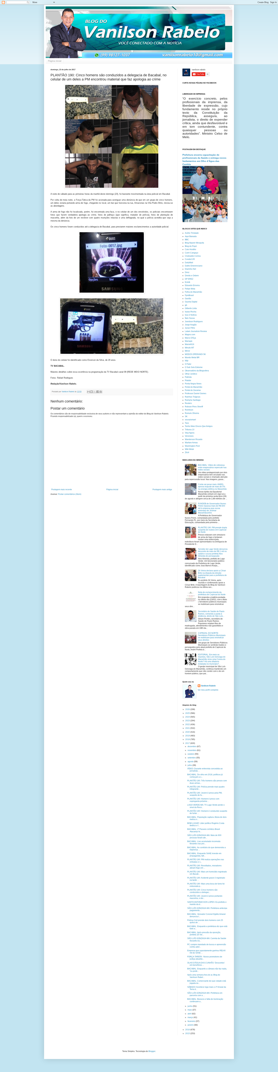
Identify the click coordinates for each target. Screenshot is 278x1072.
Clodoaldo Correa (193, 256)
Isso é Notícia (191, 315)
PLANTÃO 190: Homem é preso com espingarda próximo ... (203, 800)
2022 (187, 724)
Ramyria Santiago (193, 400)
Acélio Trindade (192, 233)
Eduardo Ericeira (192, 285)
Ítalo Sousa (190, 318)
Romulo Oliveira (192, 413)
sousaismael (190, 420)
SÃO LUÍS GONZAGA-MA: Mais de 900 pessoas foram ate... (204, 836)
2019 (187, 736)
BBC (187, 239)
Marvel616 (189, 344)
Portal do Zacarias (193, 390)
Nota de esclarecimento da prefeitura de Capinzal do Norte (212, 593)
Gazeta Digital (191, 302)
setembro (192, 758)
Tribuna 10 (189, 429)
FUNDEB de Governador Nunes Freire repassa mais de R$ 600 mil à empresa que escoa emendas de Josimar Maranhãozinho (212, 508)
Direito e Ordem (192, 275)
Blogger (151, 1051)
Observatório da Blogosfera (197, 371)
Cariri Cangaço (191, 253)
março (191, 1017)
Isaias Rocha (190, 312)
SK (186, 416)
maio (190, 1010)
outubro (191, 754)
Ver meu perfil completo (208, 690)
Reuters (188, 403)
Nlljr (186, 361)
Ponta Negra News (193, 384)
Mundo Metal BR (192, 357)
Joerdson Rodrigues (194, 321)
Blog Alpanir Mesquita (194, 243)
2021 (187, 728)
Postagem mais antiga (162, 489)
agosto (191, 761)
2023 (187, 720)
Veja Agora (189, 433)
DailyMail (189, 262)
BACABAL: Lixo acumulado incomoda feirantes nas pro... (203, 842)
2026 (187, 709)
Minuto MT (189, 348)
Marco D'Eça (190, 338)
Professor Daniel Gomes (195, 393)
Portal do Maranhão (193, 387)
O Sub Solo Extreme (194, 367)
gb (186, 305)
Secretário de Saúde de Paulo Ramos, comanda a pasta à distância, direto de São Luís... (211, 613)
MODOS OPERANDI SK (195, 354)
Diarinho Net (190, 269)
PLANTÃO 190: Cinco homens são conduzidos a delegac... (202, 891)
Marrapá (188, 341)
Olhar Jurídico (191, 374)
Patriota (188, 377)
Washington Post (192, 446)
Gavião (188, 298)
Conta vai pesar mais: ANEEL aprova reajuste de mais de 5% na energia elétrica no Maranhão (212, 486)
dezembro (192, 746)
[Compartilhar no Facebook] (97, 391)
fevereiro (192, 1021)
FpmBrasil (189, 295)
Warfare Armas (191, 442)
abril (190, 1014)
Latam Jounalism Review (196, 331)
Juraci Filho (190, 328)
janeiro (191, 1025)
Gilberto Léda (191, 308)
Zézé (187, 452)
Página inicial (54, 61)
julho (190, 765)
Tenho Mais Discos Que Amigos (199, 426)
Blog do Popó (191, 246)
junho (190, 1006)
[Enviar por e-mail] (88, 391)
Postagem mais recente (61, 489)
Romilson (189, 410)
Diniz (187, 272)
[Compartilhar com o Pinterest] (100, 391)
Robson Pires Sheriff (194, 407)
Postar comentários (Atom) (69, 494)
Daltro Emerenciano (193, 266)
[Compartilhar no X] (94, 391)
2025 (187, 713)
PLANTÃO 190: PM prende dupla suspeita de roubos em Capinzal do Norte (212, 529)
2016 (187, 1029)
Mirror (187, 351)
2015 (187, 1033)
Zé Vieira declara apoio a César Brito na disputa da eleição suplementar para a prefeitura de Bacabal (212, 574)
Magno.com (190, 334)
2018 (187, 739)
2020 (187, 732)
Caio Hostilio (190, 249)
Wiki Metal (189, 449)
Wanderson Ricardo (193, 439)
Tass (187, 423)
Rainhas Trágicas (192, 397)
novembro (192, 750)
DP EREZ (189, 279)
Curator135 (190, 259)
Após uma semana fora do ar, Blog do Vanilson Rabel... (203, 976)
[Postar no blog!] (91, 391)
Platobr (188, 380)
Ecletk (187, 282)
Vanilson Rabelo (208, 686)
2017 (187, 743)
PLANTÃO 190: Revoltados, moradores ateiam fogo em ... (204, 867)
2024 (187, 717)
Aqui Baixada (191, 236)
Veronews (189, 436)
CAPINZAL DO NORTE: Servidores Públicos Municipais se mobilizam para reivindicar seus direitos (212, 636)
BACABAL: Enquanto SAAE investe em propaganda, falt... (204, 854)
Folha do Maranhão (193, 292)
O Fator (188, 364)
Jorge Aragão (191, 325)
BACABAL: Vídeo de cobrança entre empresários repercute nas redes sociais (212, 467)
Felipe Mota (190, 289)
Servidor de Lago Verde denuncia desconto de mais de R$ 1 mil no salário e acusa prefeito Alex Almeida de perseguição (212, 552)
